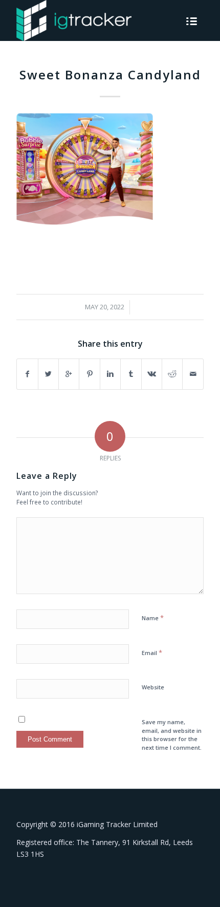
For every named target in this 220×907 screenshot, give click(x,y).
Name (153, 617)
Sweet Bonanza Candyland (110, 74)
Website (153, 687)
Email (152, 652)
